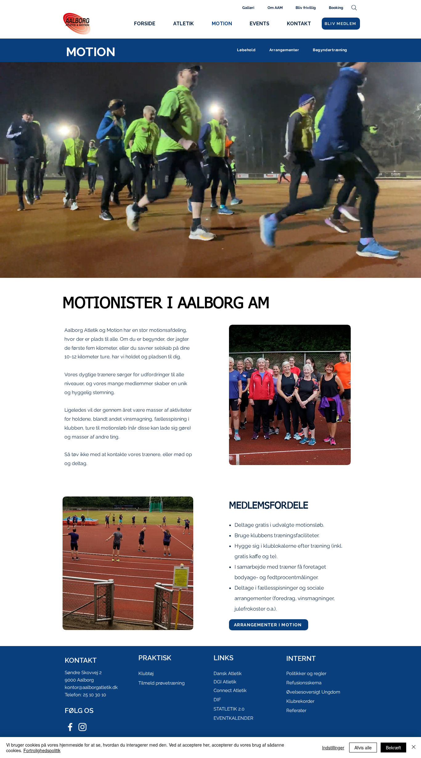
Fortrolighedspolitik (41, 750)
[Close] (413, 747)
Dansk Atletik (228, 673)
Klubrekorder (300, 701)
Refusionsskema (303, 683)
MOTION (90, 51)
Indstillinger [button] (333, 747)
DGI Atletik (225, 682)
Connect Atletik (230, 690)
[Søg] (353, 7)
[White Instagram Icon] (82, 727)
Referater (296, 710)
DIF (217, 699)
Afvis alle (363, 747)
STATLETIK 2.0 (229, 709)
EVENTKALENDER (233, 718)
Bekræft (393, 747)
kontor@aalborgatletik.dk (91, 687)
